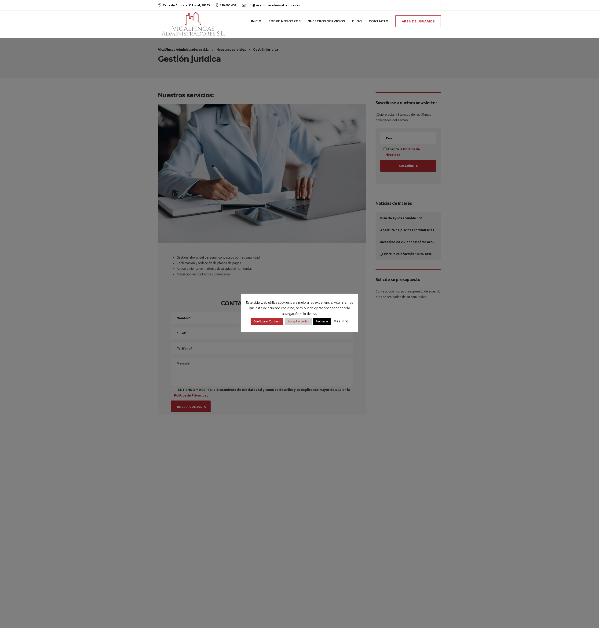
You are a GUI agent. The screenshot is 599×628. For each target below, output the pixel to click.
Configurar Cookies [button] (266, 321)
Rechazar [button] (322, 321)
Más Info (340, 321)
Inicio (256, 21)
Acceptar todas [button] (298, 321)
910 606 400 (228, 5)
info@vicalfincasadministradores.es (273, 5)
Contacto (378, 21)
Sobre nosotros (284, 21)
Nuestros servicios (326, 21)
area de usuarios (418, 21)
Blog (357, 21)
